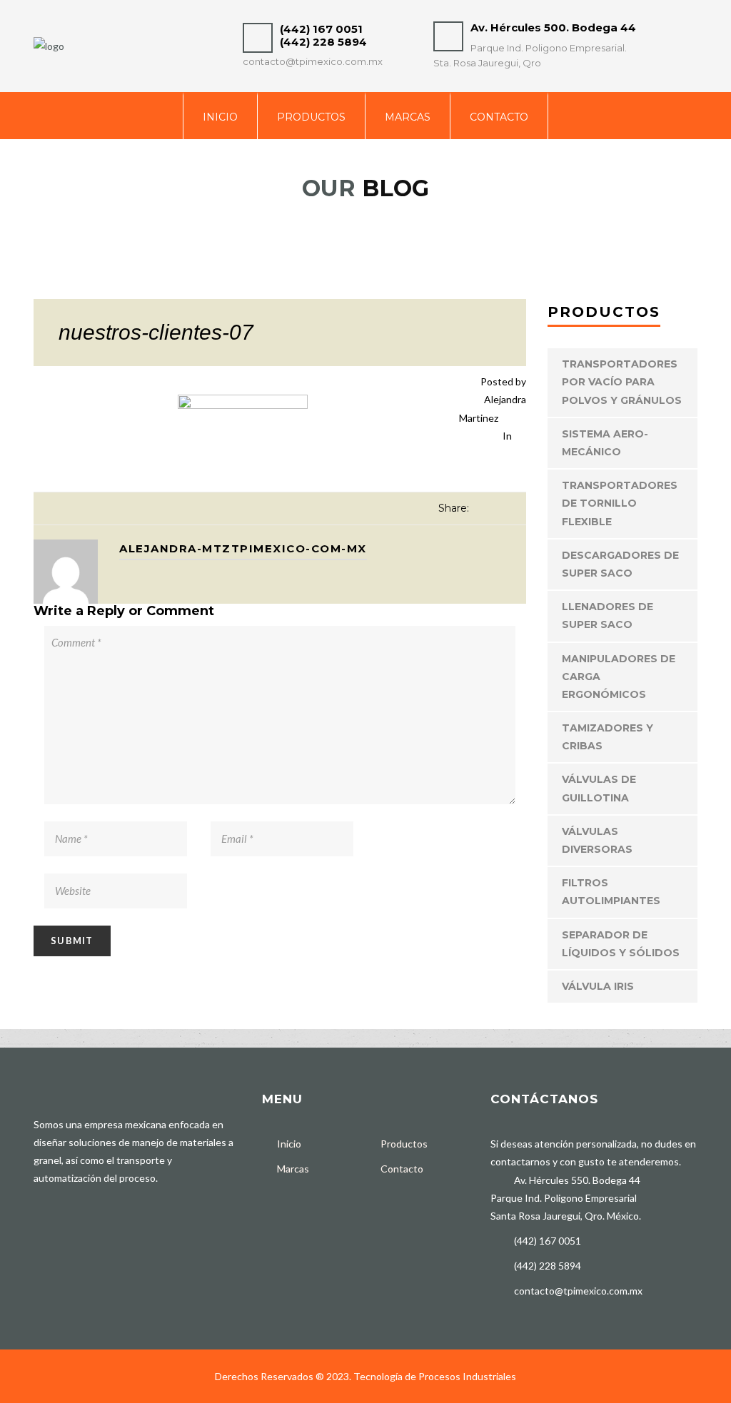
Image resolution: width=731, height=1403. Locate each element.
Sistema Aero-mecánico (605, 442)
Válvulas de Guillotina (599, 788)
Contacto (499, 117)
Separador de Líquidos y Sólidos (621, 943)
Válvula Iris (598, 986)
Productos (311, 117)
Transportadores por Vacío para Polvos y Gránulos (622, 382)
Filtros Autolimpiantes (611, 891)
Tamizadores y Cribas (607, 736)
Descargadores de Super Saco (620, 564)
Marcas (407, 117)
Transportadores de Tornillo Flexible (619, 503)
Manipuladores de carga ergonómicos (618, 676)
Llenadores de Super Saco (607, 615)
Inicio (220, 117)
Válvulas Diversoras (597, 840)
